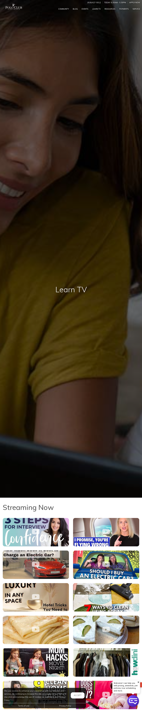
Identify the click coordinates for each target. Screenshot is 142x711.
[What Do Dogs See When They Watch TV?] (106, 695)
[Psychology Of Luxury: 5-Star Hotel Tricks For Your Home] (36, 597)
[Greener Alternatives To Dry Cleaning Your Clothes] (106, 662)
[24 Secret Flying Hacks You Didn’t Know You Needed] (106, 532)
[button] (133, 701)
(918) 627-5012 (94, 2)
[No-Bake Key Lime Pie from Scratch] (106, 630)
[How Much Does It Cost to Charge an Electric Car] (36, 565)
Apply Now (134, 2)
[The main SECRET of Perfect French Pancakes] (36, 630)
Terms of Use (23, 705)
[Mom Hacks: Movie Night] (36, 662)
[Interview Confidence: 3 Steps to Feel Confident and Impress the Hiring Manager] (36, 532)
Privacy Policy (65, 705)
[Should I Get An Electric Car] (106, 565)
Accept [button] (78, 695)
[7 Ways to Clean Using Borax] (106, 597)
